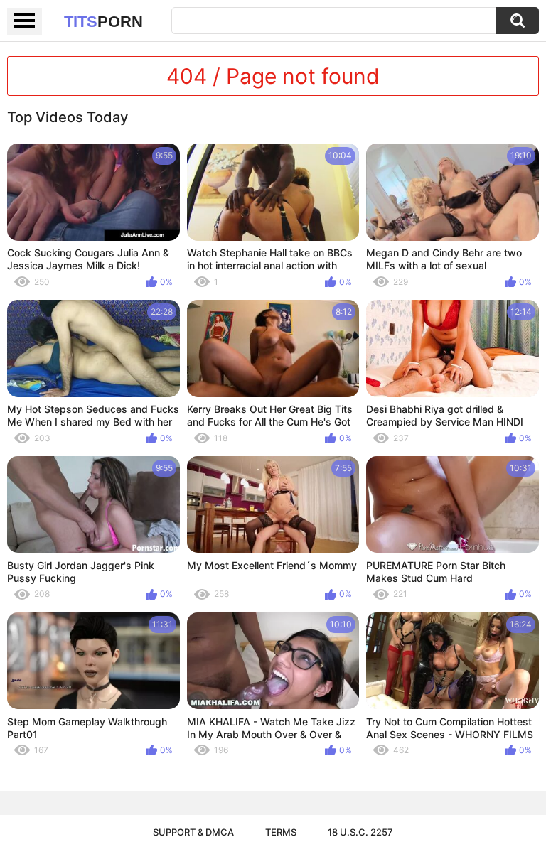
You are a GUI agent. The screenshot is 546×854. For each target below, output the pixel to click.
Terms (280, 832)
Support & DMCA (193, 832)
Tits (103, 22)
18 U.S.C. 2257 (360, 832)
